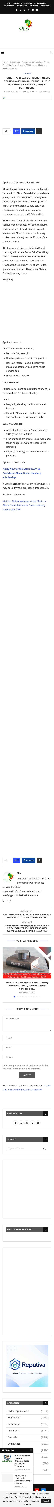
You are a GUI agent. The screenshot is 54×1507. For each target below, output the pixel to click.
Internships (22, 6)
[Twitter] (20, 10)
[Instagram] (28, 10)
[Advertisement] (27, 39)
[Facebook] (16, 10)
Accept (46, 1501)
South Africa (28, 1444)
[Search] (51, 53)
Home (8, 3)
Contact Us (45, 6)
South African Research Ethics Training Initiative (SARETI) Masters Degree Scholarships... (27, 985)
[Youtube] (33, 10)
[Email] (37, 10)
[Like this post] (17, 131)
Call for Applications (22, 3)
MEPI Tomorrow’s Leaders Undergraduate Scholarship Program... (22, 1461)
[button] (5, 972)
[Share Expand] (39, 131)
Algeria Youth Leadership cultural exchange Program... (23, 1479)
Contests (34, 6)
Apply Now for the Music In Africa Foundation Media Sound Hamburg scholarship (22, 473)
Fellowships (9, 6)
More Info (28, 1504)
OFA (15, 92)
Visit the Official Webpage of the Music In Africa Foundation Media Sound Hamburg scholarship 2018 (24, 505)
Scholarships (40, 3)
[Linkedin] (24, 10)
